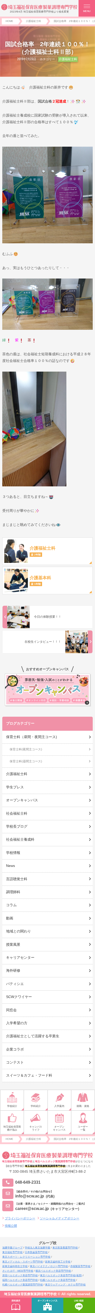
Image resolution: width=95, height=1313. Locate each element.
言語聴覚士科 (16, 879)
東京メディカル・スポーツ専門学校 (22, 1261)
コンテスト (15, 1062)
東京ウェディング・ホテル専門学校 (65, 1284)
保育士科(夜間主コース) (26, 749)
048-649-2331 (28, 1182)
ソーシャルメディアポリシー (59, 1218)
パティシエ (15, 984)
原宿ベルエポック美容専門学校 (20, 1275)
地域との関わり (18, 931)
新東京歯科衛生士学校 (15, 1266)
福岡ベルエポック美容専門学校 (20, 1280)
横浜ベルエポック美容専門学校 (53, 1270)
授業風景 (13, 944)
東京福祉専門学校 (12, 1252)
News (10, 866)
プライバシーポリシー (20, 1218)
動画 (9, 918)
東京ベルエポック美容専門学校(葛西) (61, 1275)
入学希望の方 (16, 1023)
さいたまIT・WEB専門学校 (17, 1270)
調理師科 (13, 892)
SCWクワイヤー (19, 997)
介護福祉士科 (68, 59)
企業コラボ (15, 1049)
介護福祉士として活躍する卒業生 (32, 1036)
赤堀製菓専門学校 (80, 1266)
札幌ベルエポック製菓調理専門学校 (22, 1284)
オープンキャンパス (22, 800)
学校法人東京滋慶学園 (37, 1247)
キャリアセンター (20, 957)
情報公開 (11, 1225)
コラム (11, 905)
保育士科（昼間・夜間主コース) (31, 737)
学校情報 (13, 853)
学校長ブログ (16, 826)
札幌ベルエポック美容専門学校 (57, 1280)
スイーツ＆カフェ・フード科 (29, 1075)
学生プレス (15, 787)
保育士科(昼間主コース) (26, 761)
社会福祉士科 (16, 813)
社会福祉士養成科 (20, 839)
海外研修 (13, 970)
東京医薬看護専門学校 (65, 1247)
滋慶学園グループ (12, 1247)
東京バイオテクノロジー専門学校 (49, 1266)
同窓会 (11, 1010)
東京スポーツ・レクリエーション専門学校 (26, 1256)
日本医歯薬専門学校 (36, 1252)
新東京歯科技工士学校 (57, 1261)
